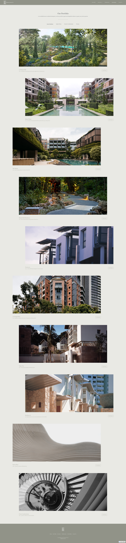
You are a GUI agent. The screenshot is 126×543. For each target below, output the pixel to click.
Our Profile (93, 2)
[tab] (50, 24)
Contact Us (120, 2)
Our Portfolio (114, 2)
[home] (8, 2)
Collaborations (107, 2)
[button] (100, 2)
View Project (104, 70)
